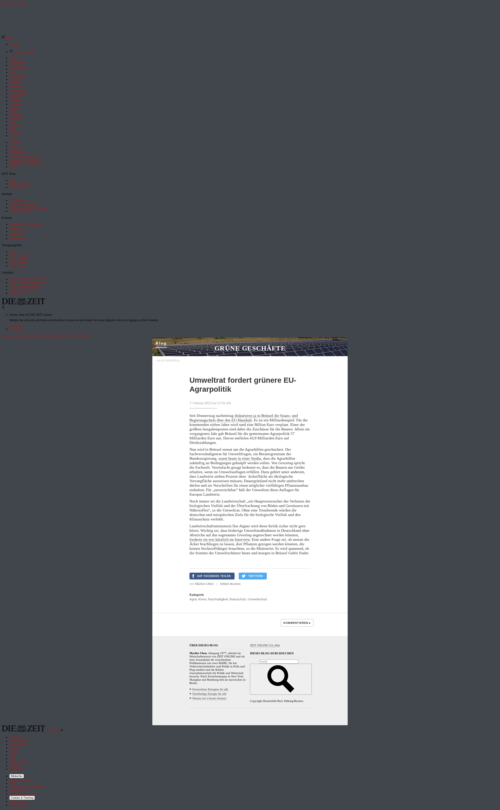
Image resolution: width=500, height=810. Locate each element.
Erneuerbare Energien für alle (210, 689)
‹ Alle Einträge (167, 360)
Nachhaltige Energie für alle (209, 693)
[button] (7, 37)
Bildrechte (16, 776)
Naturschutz (237, 599)
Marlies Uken (204, 584)
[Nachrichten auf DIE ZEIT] (23, 303)
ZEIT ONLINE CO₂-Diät (265, 645)
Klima (202, 599)
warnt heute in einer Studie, (240, 458)
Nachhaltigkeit (218, 599)
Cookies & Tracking (22, 797)
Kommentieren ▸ (297, 622)
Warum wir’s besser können (209, 698)
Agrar (193, 599)
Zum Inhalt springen (14, 3)
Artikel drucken (230, 584)
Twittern (255, 576)
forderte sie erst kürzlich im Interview (219, 539)
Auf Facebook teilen (214, 576)
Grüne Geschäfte (250, 348)
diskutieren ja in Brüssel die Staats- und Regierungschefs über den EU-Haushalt (243, 417)
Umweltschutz (257, 599)
